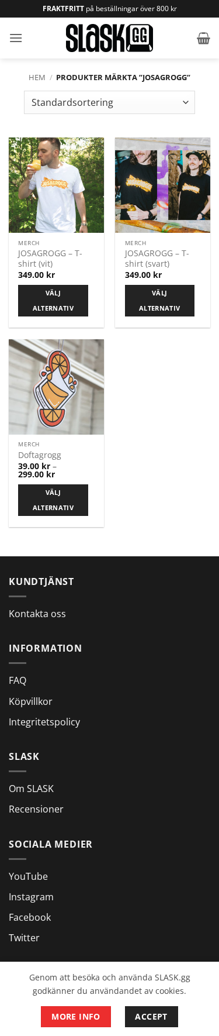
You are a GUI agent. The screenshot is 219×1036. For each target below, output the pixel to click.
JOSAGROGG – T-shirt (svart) (157, 258)
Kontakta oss (37, 613)
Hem (37, 77)
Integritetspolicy (44, 721)
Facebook (30, 917)
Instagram (31, 896)
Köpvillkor (31, 701)
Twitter (24, 937)
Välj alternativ (53, 300)
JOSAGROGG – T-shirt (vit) (50, 258)
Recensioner (36, 809)
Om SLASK (31, 788)
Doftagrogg (39, 455)
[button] (16, 37)
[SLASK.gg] (110, 37)
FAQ (17, 680)
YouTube (28, 876)
